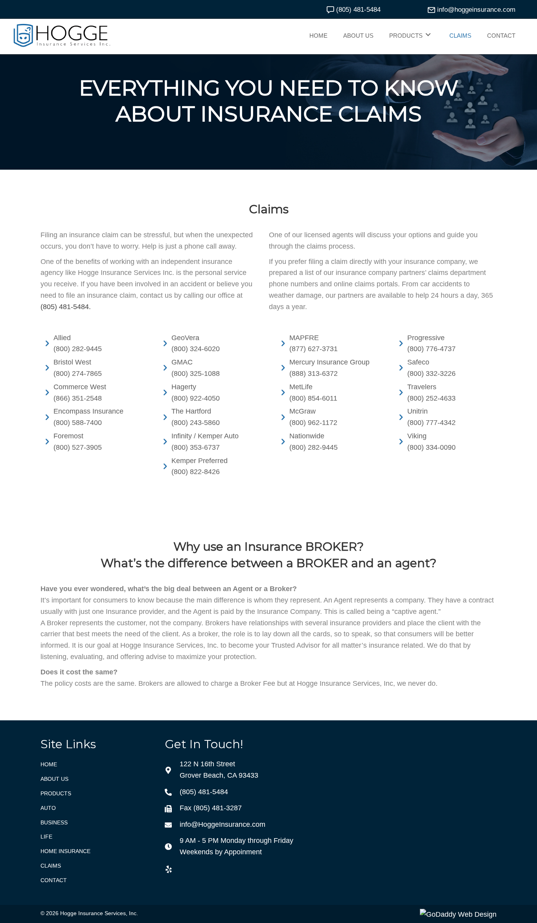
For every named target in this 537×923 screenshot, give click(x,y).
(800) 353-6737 (195, 447)
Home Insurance (65, 851)
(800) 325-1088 (195, 373)
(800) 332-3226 (431, 373)
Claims (50, 866)
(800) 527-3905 (77, 447)
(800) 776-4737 (431, 349)
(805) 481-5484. (65, 307)
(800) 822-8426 (195, 472)
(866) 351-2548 (77, 398)
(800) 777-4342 (431, 423)
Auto (48, 808)
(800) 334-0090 (431, 447)
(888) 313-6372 (313, 373)
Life (46, 836)
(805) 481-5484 (204, 792)
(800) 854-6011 (313, 398)
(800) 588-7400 (77, 423)
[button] (352, 9)
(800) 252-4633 (431, 398)
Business (54, 822)
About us (54, 779)
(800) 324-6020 (195, 349)
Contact (53, 880)
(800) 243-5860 (195, 423)
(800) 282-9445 (77, 349)
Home (48, 764)
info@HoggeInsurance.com (222, 824)
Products (55, 793)
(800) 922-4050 (195, 398)
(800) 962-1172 (313, 423)
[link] (318, 34)
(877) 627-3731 (313, 349)
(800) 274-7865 (77, 373)
